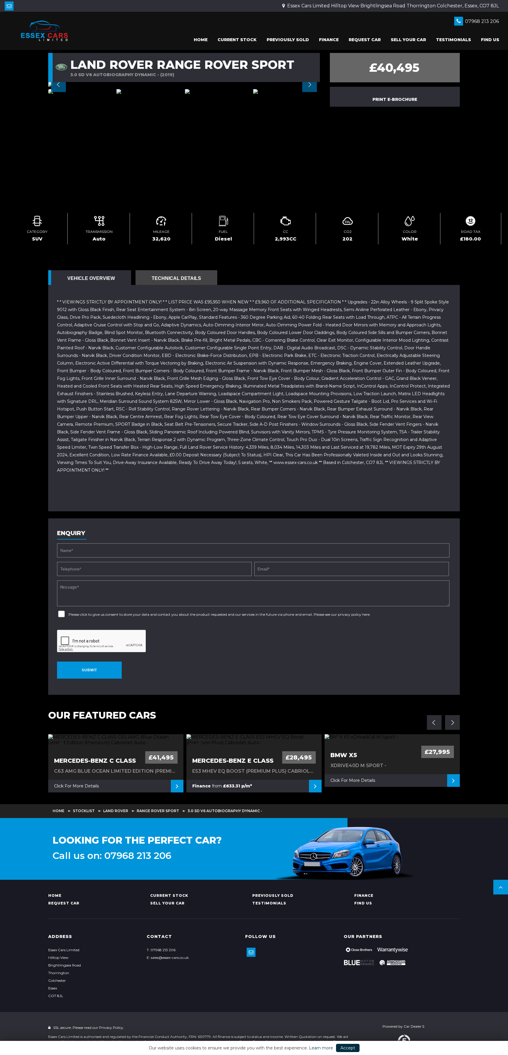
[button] (500, 887)
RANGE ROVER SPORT (158, 811)
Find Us (490, 39)
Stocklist (84, 811)
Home (201, 39)
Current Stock (237, 39)
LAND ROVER (115, 811)
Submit (89, 670)
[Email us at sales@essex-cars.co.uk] (9, 6)
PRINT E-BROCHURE (394, 99)
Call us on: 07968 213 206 (112, 855)
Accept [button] (347, 1048)
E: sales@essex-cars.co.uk (168, 957)
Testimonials (453, 39)
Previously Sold (288, 39)
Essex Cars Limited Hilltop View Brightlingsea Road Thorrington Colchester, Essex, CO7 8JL (392, 6)
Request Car (365, 39)
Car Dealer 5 (414, 1026)
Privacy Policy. (111, 1027)
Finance (329, 39)
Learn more (321, 1048)
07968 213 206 (481, 21)
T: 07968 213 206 (161, 950)
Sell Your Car (408, 39)
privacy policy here (354, 614)
